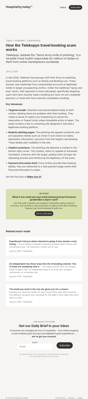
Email (35, 342)
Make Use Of (34, 176)
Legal (79, 398)
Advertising (60, 398)
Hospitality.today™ (19, 7)
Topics (63, 7)
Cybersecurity (34, 40)
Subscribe (75, 7)
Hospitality (19, 40)
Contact (71, 398)
